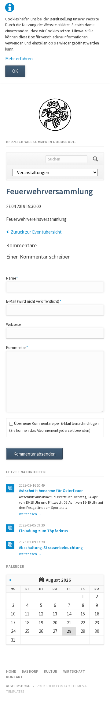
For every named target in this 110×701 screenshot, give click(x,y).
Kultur (50, 671)
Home (11, 671)
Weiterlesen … (30, 514)
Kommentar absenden (34, 454)
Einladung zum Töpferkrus (43, 531)
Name (14, 278)
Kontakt (14, 677)
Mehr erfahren (19, 59)
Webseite (13, 324)
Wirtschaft (74, 671)
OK (15, 71)
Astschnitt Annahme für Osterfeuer (51, 490)
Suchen (95, 159)
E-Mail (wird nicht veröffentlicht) (33, 301)
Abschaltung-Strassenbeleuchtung (51, 547)
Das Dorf (30, 671)
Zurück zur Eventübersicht (36, 232)
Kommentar (17, 347)
